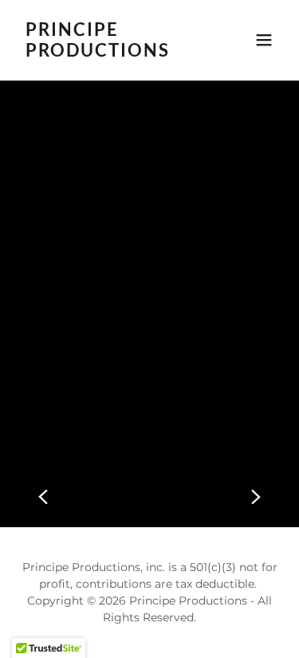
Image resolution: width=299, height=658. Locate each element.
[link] (110, 52)
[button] (264, 40)
